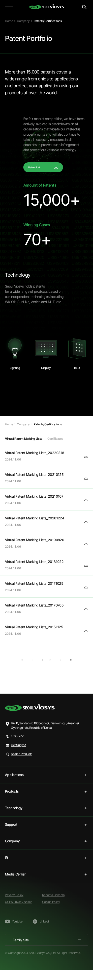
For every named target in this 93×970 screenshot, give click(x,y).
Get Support (18, 745)
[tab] (46, 775)
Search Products (21, 754)
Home (9, 21)
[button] (23, 439)
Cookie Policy (51, 902)
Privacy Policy (14, 895)
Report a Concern (53, 895)
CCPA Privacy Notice (18, 902)
